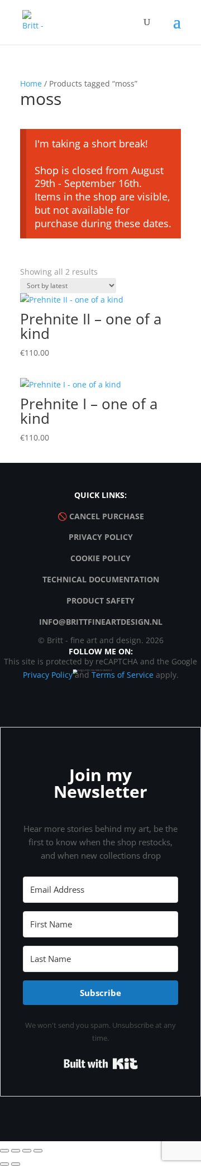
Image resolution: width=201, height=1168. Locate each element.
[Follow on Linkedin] (139, 684)
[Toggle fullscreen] (15, 1150)
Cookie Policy (100, 558)
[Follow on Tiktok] (113, 684)
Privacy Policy (101, 537)
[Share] (26, 1150)
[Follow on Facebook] (88, 684)
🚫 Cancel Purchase (101, 516)
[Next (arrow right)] (15, 1164)
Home (31, 83)
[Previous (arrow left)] (4, 1164)
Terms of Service (123, 674)
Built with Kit (101, 1064)
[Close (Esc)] (38, 1150)
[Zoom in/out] (4, 1150)
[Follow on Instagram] (62, 684)
